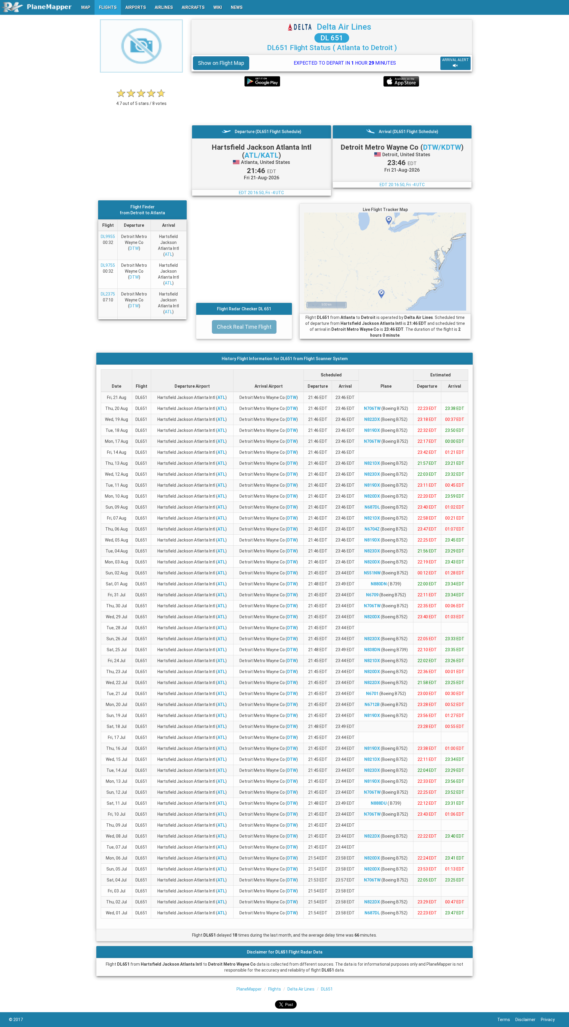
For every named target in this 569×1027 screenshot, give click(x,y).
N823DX (372, 474)
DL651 (327, 989)
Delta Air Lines (344, 27)
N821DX (372, 463)
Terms (506, 1019)
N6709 (372, 594)
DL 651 (331, 38)
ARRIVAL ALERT (455, 60)
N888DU (379, 803)
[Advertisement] (331, 105)
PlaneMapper (249, 989)
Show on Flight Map (221, 63)
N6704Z (372, 529)
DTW (134, 248)
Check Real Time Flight (244, 327)
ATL (168, 254)
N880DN (379, 584)
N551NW (372, 573)
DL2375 (108, 294)
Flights (274, 989)
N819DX (372, 430)
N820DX (372, 496)
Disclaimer (528, 1019)
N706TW (372, 408)
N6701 (372, 693)
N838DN (372, 649)
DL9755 (108, 265)
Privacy (550, 1019)
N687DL (372, 507)
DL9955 (108, 236)
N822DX (372, 419)
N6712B (372, 704)
